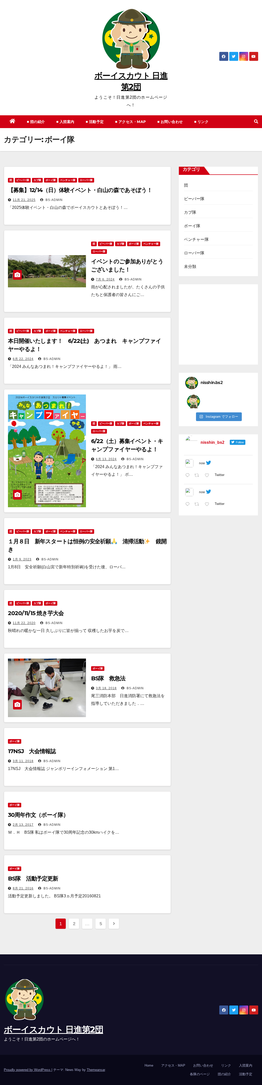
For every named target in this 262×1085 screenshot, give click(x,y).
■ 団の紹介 (36, 121)
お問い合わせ (203, 1065)
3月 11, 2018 (23, 761)
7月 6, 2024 (105, 279)
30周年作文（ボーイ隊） (38, 814)
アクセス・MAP (173, 1065)
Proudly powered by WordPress (27, 1070)
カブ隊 (37, 180)
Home (149, 1065)
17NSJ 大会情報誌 (32, 751)
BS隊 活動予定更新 (33, 878)
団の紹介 (224, 1074)
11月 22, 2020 (24, 623)
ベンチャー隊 (67, 180)
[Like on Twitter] (208, 475)
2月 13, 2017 (23, 825)
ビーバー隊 (22, 180)
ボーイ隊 (51, 180)
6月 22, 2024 (23, 359)
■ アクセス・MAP (130, 121)
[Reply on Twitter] (188, 475)
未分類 (190, 266)
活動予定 (245, 1074)
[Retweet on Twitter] (198, 475)
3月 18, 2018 (106, 688)
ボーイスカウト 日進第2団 (53, 1029)
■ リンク (201, 121)
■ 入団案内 (65, 121)
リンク (226, 1065)
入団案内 (245, 1065)
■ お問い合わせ (170, 121)
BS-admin (54, 200)
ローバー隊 (86, 180)
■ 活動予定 (95, 121)
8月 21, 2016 (23, 888)
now (202, 463)
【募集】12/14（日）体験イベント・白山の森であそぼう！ (80, 190)
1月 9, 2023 (22, 559)
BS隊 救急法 (108, 678)
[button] (256, 121)
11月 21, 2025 (24, 200)
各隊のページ (200, 1074)
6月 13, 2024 (106, 459)
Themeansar (96, 1070)
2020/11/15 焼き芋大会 (35, 613)
